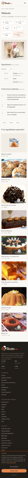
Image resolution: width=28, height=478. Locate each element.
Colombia (4, 416)
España (3, 407)
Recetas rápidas (5, 431)
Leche (14, 78)
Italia (2, 409)
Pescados (3, 394)
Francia (3, 411)
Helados (11, 122)
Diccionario (4, 447)
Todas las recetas (5, 428)
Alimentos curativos (6, 443)
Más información (11, 462)
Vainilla (15, 73)
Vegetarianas (4, 387)
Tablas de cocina (5, 445)
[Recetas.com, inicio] (6, 3)
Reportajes (4, 435)
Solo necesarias (14, 466)
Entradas (3, 390)
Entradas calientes (6, 378)
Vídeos (3, 450)
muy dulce (11, 16)
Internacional (4, 402)
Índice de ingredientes (7, 433)
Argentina (4, 404)
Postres (7, 8)
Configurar (14, 475)
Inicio (2, 8)
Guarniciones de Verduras (8, 382)
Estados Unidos (5, 419)
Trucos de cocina (5, 440)
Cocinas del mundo (8, 399)
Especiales (4, 438)
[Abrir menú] (25, 3)
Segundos (4, 380)
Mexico (18, 122)
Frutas (3, 385)
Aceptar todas (14, 471)
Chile (2, 421)
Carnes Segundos (6, 392)
